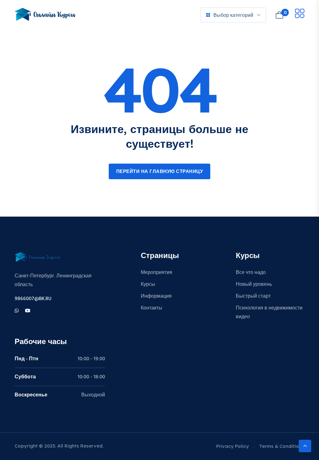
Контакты (151, 308)
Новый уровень (254, 284)
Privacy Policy (232, 446)
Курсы (148, 284)
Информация (156, 296)
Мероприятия (156, 273)
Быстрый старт (253, 296)
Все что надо (251, 273)
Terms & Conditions (281, 446)
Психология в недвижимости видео (269, 312)
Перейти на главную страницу (159, 171)
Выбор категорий (233, 15)
